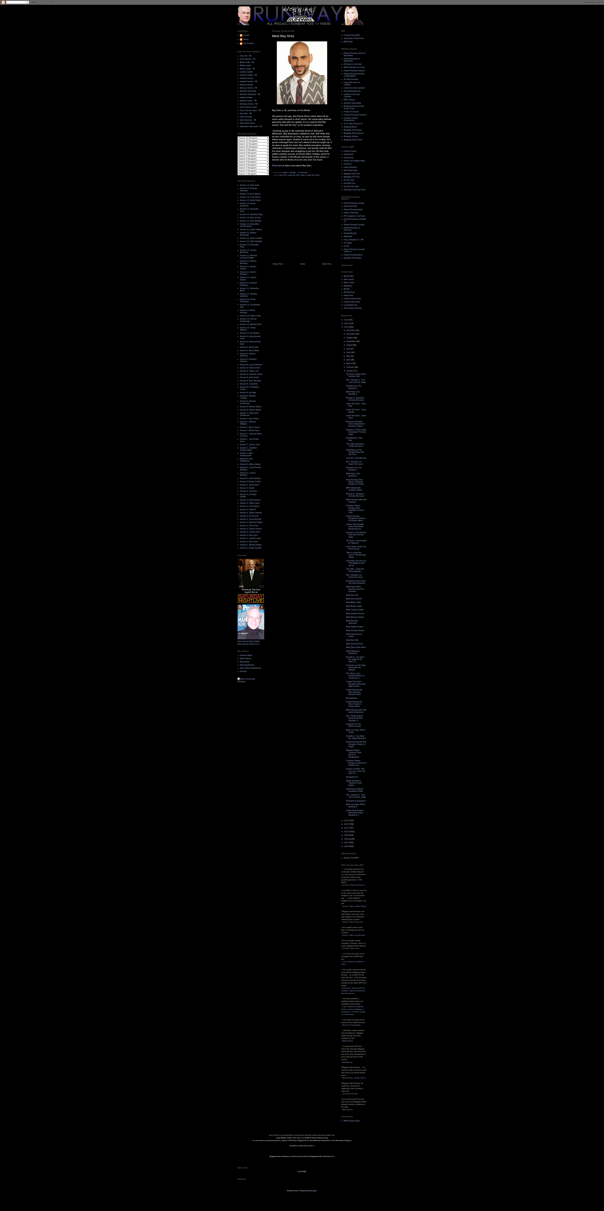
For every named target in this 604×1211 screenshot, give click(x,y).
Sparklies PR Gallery (352, 258)
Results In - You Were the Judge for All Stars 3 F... (355, 659)
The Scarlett (248, 43)
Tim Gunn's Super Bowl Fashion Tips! (356, 375)
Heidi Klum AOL (350, 206)
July (348, 349)
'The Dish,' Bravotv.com (350, 948)
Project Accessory (351, 112)
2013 (346, 820)
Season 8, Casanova (249, 384)
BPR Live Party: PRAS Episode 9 (355, 805)
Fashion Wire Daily (352, 302)
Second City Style (351, 186)
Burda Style (349, 276)
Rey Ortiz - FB (246, 113)
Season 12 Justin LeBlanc (251, 229)
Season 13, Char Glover (250, 197)
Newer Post (278, 264)
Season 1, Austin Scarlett (250, 548)
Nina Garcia (349, 279)
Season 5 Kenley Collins (250, 481)
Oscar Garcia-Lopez (248, 107)
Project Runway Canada (354, 225)
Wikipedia (348, 236)
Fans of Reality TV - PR (354, 240)
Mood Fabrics (246, 658)
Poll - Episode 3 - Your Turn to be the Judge (356, 381)
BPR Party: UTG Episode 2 (353, 475)
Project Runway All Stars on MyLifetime (354, 75)
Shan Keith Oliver (247, 123)
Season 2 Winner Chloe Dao (352, 922)
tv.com (346, 246)
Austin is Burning (351, 213)
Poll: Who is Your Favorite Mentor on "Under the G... (355, 675)
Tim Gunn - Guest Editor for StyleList (356, 542)
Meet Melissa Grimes (355, 617)
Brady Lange (245, 65)
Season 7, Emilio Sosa (249, 430)
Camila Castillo (246, 72)
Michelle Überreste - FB (250, 94)
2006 (346, 846)
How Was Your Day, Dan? (355, 190)
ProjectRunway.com (352, 91)
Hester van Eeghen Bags (354, 161)
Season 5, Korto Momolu (250, 478)
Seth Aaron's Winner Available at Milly (354, 790)
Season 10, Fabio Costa (250, 316)
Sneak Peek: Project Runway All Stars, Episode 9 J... (354, 812)
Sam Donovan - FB (248, 120)
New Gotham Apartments (250, 668)
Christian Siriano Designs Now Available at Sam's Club (355, 509)
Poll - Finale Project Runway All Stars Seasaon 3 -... (354, 718)
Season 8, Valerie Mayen (250, 410)
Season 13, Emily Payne (250, 200)
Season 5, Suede (247, 488)
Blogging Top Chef (352, 174)
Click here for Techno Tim (248, 644)
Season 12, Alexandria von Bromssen (249, 225)
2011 (346, 828)
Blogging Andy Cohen (353, 140)
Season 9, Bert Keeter (249, 347)
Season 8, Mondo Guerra (250, 407)
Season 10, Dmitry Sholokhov (248, 300)
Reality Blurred (350, 233)
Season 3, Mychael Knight (251, 522)
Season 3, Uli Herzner (249, 516)
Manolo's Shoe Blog (352, 103)
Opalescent (348, 154)
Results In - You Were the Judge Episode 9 (356, 737)
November (351, 334)
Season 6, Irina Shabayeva (246, 460)
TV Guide (348, 243)
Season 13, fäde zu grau (250, 217)
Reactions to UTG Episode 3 (353, 387)
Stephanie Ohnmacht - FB (251, 126)
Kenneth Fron (349, 183)
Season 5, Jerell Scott (249, 485)
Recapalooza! (352, 777)
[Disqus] (302, 220)
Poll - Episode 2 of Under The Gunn (354, 463)
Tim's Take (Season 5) (353, 124)
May (348, 356)
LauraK (246, 35)
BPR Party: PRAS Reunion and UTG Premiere (355, 589)
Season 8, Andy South (249, 377)
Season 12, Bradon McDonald (248, 234)
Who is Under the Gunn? (310, 175)
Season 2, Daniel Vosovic (251, 529)
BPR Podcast (349, 100)
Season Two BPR (351, 858)
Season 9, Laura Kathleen (251, 365)
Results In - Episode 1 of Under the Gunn (355, 495)
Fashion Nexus (350, 151)
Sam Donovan (246, 117)
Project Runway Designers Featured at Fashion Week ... (355, 518)
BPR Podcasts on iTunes (354, 67)
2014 (346, 327)
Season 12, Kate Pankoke (251, 241)
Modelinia (348, 286)
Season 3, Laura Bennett (250, 519)
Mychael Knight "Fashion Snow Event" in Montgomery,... (353, 753)
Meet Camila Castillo (355, 610)
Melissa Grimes (246, 85)
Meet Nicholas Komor (355, 630)
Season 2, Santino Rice (250, 532)
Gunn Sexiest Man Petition (249, 641)
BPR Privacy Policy (352, 1121)
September (351, 341)
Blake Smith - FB (247, 62)
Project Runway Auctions (354, 71)
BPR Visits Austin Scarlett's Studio (354, 489)
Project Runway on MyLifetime (352, 60)
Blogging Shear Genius (354, 133)
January (350, 371)
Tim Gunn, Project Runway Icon (353, 885)
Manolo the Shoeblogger (351, 1025)
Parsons (243, 671)
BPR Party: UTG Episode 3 (353, 393)
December (351, 330)
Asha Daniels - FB (247, 59)
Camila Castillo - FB (248, 75)
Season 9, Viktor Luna (249, 371)
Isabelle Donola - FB (248, 81)
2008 (346, 839)
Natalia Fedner (246, 97)
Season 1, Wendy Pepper (251, 545)
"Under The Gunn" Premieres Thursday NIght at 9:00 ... (356, 684)
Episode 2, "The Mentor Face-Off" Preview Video (356, 534)
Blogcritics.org (347, 1062)
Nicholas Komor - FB (248, 104)
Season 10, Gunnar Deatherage (248, 320)
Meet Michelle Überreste (352, 622)
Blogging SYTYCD (352, 177)
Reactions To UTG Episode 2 (354, 469)
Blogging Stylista (351, 136)
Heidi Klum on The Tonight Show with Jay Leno (355, 452)
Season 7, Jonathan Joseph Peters (248, 449)
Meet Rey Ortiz (352, 640)
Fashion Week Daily (352, 298)
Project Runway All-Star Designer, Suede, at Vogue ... (356, 744)
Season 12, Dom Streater (250, 221)
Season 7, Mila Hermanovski (246, 454)
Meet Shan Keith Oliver (356, 647)
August (349, 345)
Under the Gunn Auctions (354, 88)
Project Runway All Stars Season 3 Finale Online (354, 704)
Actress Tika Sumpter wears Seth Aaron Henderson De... (355, 526)
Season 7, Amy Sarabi (249, 419)
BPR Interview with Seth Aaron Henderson (356, 711)
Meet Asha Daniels (354, 599)
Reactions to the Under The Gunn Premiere (356, 582)
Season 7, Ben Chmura (250, 427)
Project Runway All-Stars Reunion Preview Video (354, 692)
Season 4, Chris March (249, 506)
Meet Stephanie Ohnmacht (353, 652)
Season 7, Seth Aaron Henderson (249, 414)
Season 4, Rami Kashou (250, 500)
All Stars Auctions (351, 79)
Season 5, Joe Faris (248, 491)
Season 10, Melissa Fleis (250, 324)
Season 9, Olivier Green (250, 368)
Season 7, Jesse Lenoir (250, 444)
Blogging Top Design (353, 130)
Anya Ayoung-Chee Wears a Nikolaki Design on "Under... (355, 482)
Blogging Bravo (350, 127)
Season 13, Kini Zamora (250, 194)
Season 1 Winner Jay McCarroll (353, 935)
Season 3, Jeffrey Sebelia (251, 513)
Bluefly (347, 289)
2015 (346, 323)
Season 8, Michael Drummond (248, 402)
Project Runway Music (353, 255)
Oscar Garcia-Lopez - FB (250, 110)
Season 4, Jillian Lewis (250, 503)
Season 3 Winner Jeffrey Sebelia (354, 906)
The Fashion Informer (353, 308)
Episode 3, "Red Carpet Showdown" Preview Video (356, 432)
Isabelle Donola (246, 78)
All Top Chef (349, 180)
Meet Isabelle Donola (355, 613)
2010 (346, 831)
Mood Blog (244, 662)
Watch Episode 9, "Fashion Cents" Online (354, 783)
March (349, 363)
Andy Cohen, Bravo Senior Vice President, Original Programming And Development (353, 990)
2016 (346, 320)
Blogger (313, 1191)
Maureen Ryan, (354, 1078)
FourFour (348, 164)
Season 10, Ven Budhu (250, 333)
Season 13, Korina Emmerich (248, 204)
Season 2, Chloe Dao (249, 525)
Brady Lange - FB (247, 69)
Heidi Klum (348, 295)
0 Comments (303, 172)
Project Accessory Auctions (355, 115)
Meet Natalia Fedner (355, 627)
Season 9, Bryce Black (249, 350)
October (350, 338)
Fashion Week (246, 655)
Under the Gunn (294, 175)
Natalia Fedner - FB (248, 101)
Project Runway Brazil (353, 209)
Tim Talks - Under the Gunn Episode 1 (355, 570)
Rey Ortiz (283, 175)
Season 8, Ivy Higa (248, 392)
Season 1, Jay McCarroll (250, 538)
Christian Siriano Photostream (351, 119)
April (348, 360)
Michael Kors (349, 292)
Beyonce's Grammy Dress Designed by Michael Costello (355, 423)
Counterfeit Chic (351, 305)
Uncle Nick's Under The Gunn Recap (356, 548)
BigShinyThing (347, 1041)
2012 (346, 824)
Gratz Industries (350, 167)
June (348, 352)
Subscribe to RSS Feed (354, 38)
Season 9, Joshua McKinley (247, 355)
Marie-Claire (349, 282)
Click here (277, 165)
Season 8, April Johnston (250, 381)
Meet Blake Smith (353, 602)
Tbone (246, 39)
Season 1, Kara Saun (249, 542)
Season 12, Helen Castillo (251, 238)
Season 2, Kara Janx (249, 535)
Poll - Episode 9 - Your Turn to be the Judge (356, 796)
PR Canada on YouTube (354, 216)
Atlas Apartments (247, 665)
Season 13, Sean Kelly (249, 185)
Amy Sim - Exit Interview (356, 458)
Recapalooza (352, 698)
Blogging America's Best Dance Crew (354, 107)
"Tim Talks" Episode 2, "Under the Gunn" (355, 445)
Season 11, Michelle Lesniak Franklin (248, 256)
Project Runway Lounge (354, 203)
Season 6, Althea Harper (250, 464)
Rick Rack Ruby (350, 170)
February (350, 367)
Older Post (326, 264)
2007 (346, 842)
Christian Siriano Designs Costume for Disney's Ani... (356, 763)
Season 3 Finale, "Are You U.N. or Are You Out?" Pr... (355, 771)
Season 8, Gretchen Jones (251, 374)
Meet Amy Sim (352, 595)
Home (302, 264)
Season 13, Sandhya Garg (251, 214)
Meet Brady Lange (354, 606)
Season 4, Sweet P (248, 509)
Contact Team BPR (352, 35)
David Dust (348, 158)
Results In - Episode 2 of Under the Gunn (355, 399)
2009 (346, 835)
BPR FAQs (348, 42)
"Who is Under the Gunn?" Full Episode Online (356, 555)
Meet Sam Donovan (354, 644)
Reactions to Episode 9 (356, 801)
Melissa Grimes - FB (248, 88)
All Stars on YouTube (353, 64)
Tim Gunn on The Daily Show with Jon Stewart (356, 667)
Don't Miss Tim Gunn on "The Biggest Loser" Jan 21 (356, 563)
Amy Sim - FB (245, 56)
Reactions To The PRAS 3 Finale (353, 725)
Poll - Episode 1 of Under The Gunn (354, 576)
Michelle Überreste (248, 91)
